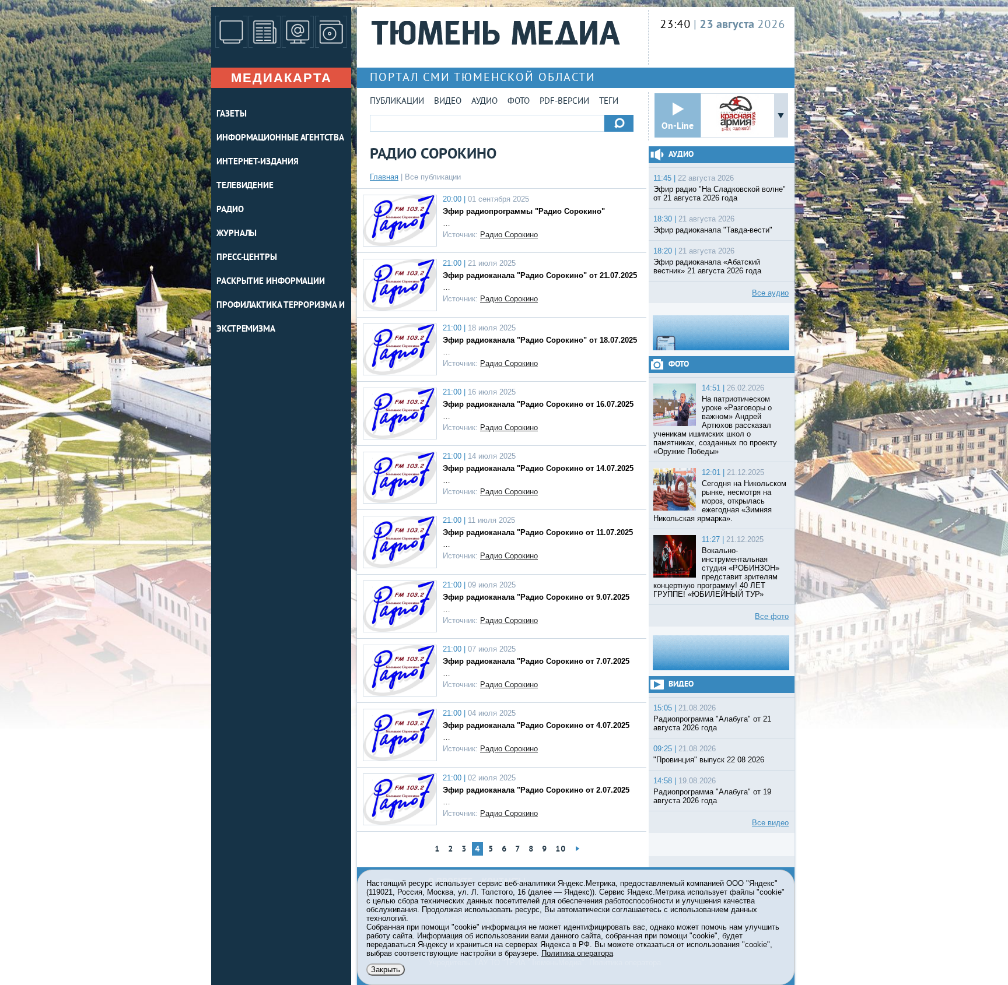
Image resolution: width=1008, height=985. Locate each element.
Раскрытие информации (270, 281)
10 (560, 849)
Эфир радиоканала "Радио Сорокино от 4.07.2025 (536, 725)
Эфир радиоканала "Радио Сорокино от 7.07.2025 (536, 661)
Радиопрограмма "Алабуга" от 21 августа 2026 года (712, 723)
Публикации (397, 101)
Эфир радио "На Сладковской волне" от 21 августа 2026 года (719, 193)
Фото (519, 101)
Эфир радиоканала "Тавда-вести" (712, 230)
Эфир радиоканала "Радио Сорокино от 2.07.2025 (536, 790)
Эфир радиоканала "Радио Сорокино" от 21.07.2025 (540, 275)
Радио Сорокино (509, 234)
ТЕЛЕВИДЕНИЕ (245, 186)
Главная (384, 177)
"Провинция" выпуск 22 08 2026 (708, 759)
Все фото (772, 616)
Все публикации (433, 177)
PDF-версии (564, 101)
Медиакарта (281, 78)
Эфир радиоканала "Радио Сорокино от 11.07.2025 (538, 532)
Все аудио (770, 293)
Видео (447, 101)
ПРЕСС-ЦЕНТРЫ (246, 257)
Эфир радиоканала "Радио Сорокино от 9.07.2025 (536, 597)
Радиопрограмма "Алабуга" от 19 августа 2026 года (712, 796)
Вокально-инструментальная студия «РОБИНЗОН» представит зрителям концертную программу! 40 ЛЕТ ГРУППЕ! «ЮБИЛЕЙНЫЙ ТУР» (716, 572)
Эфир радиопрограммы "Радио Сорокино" (524, 211)
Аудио (484, 101)
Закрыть (385, 969)
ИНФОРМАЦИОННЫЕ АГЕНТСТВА (280, 138)
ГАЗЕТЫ (231, 114)
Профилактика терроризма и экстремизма (280, 317)
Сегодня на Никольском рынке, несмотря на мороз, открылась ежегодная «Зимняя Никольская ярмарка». (719, 501)
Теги (608, 101)
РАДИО (230, 210)
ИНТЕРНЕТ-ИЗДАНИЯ (257, 162)
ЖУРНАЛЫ (236, 234)
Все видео (770, 822)
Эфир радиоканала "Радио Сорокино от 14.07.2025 (538, 468)
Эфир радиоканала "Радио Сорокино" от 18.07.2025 (540, 340)
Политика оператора (577, 953)
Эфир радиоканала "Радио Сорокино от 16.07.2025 (538, 404)
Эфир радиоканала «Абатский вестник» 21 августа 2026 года (707, 266)
